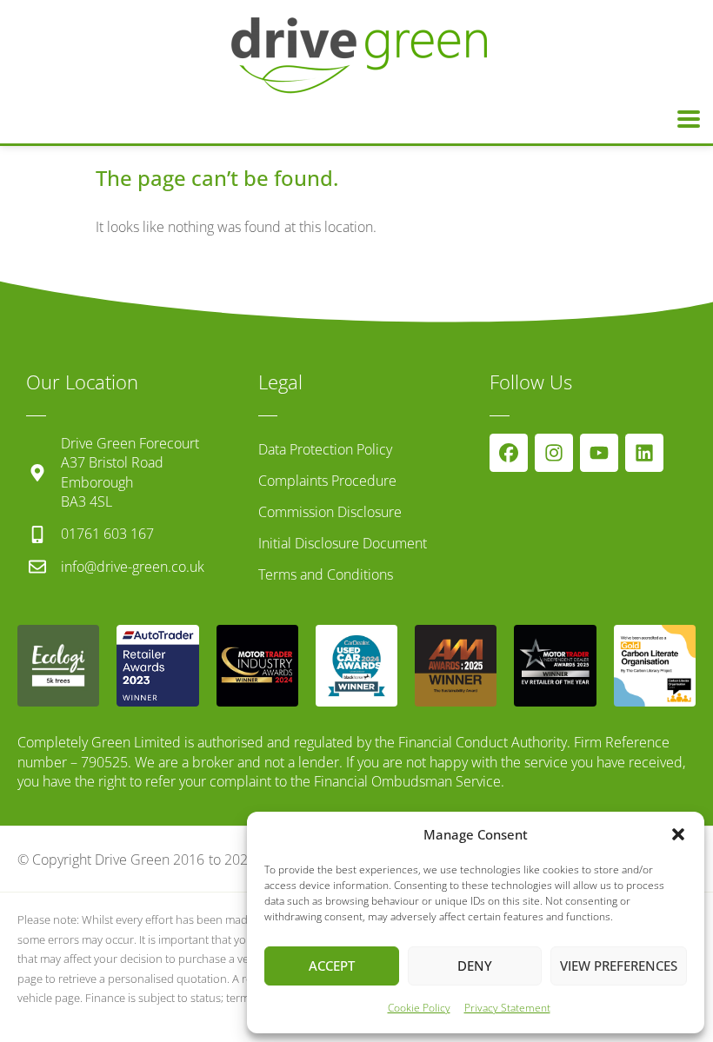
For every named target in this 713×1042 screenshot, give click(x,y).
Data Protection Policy (325, 449)
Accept (332, 965)
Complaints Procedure (327, 480)
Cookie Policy (419, 1007)
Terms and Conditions (325, 574)
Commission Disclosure (330, 511)
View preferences (618, 965)
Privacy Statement (507, 1007)
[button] (678, 834)
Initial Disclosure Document (342, 543)
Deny (474, 965)
